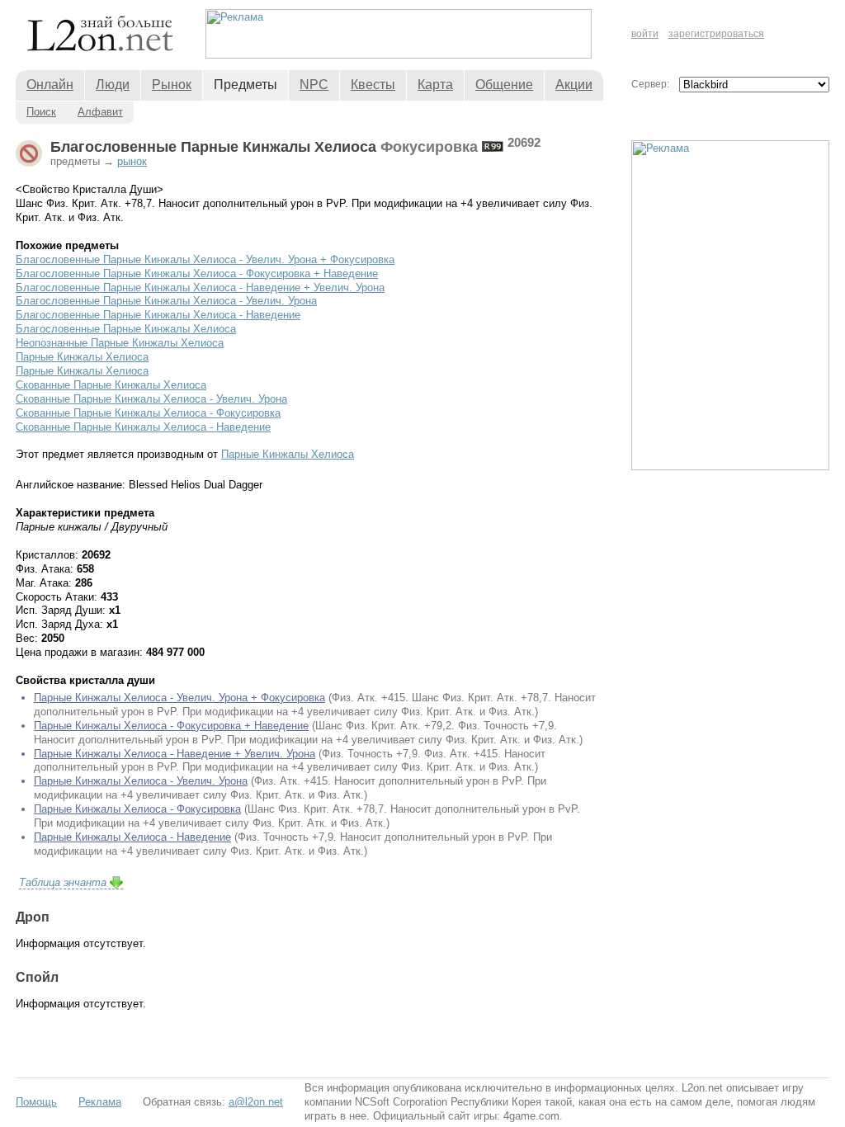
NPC (314, 85)
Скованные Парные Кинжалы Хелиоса (111, 385)
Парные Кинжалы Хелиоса (82, 357)
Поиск (41, 112)
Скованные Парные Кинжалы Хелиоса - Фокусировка (148, 413)
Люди (113, 85)
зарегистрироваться (716, 33)
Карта (435, 85)
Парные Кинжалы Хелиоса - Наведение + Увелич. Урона (174, 753)
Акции (573, 85)
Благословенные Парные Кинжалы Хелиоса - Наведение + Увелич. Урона (200, 287)
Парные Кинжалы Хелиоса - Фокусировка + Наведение (171, 725)
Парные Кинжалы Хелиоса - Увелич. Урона (141, 781)
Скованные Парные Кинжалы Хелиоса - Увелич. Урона (151, 399)
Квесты (373, 85)
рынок (132, 161)
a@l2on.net (256, 1102)
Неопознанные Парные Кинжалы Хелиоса (120, 343)
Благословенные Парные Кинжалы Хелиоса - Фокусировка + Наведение (197, 273)
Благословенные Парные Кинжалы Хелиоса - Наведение (158, 315)
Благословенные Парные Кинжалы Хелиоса (126, 329)
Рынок (171, 85)
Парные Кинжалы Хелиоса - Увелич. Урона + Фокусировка (179, 697)
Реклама (99, 1102)
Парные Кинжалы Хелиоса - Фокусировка (137, 809)
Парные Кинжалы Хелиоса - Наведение (132, 837)
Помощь (36, 1102)
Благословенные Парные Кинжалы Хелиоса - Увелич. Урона (166, 301)
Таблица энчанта (62, 882)
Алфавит (100, 112)
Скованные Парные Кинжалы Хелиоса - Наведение (143, 427)
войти (645, 33)
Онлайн (49, 85)
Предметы (245, 85)
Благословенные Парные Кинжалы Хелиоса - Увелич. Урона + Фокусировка (205, 259)
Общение (504, 85)
